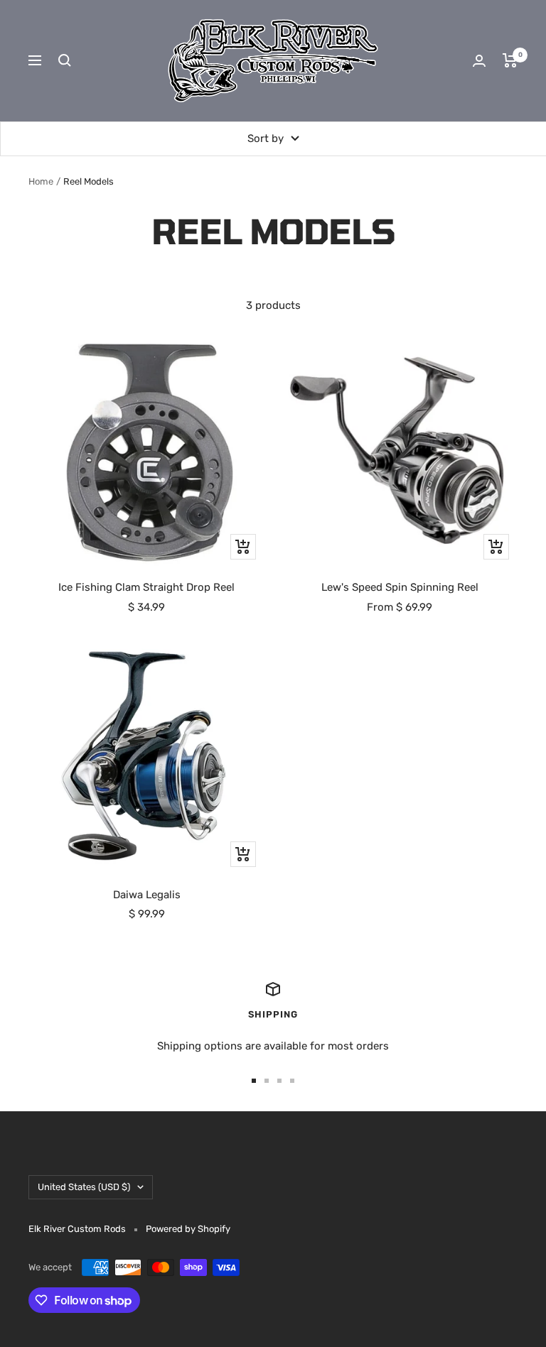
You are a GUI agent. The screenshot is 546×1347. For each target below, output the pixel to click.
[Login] (479, 61)
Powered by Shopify (188, 1228)
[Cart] (510, 60)
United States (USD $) (84, 1187)
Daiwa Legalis (147, 894)
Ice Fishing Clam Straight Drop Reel (146, 587)
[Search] (64, 60)
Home (40, 181)
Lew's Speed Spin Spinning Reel (399, 587)
